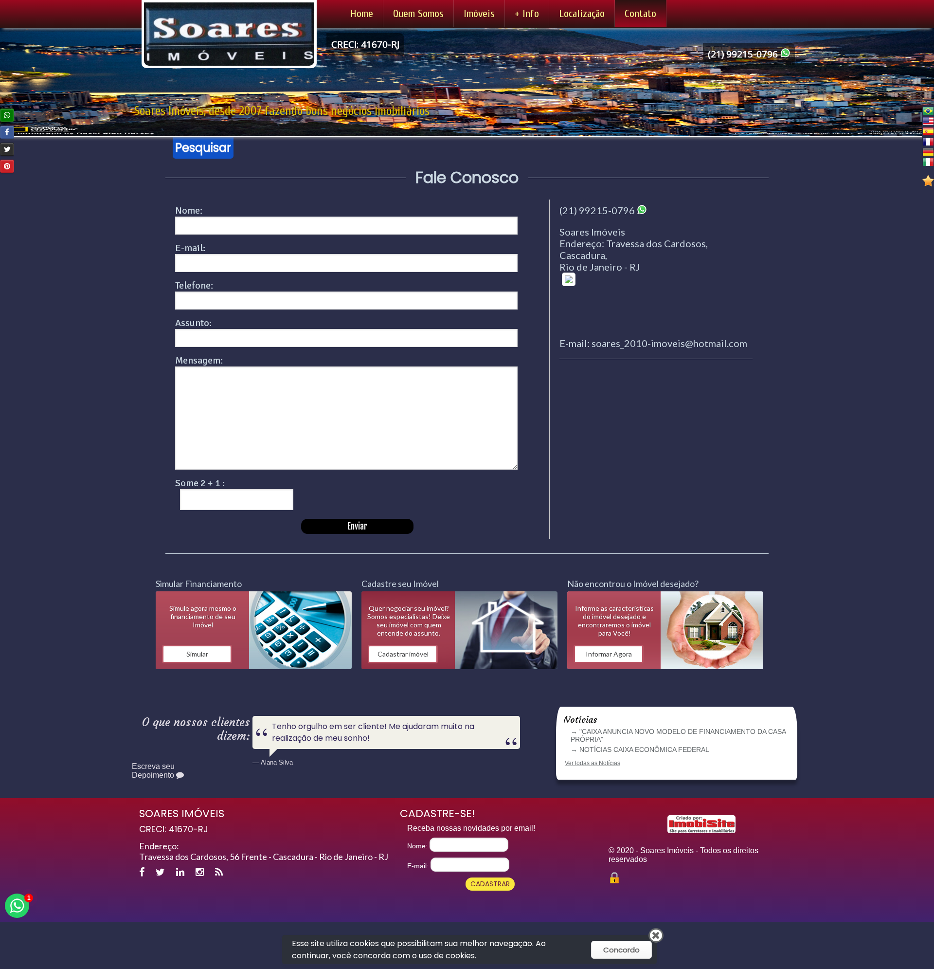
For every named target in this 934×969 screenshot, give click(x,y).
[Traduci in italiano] (928, 162)
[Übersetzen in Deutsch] (928, 151)
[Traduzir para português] (928, 111)
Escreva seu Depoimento (154, 770)
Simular (197, 654)
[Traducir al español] (928, 131)
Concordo (621, 950)
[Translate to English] (928, 121)
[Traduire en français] (928, 141)
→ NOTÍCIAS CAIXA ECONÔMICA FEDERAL (640, 749)
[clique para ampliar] (656, 300)
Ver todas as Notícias (592, 763)
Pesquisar (203, 148)
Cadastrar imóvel (403, 654)
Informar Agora (609, 654)
